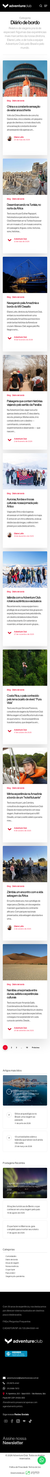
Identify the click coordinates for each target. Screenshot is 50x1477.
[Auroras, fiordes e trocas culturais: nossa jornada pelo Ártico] (25, 500)
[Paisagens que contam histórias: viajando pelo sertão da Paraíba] (25, 402)
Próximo (35, 1047)
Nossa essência (12, 1266)
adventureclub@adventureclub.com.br (23, 1378)
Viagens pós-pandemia (15, 1276)
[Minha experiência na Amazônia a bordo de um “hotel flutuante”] (25, 795)
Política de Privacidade (18, 1467)
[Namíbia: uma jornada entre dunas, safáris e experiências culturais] (25, 991)
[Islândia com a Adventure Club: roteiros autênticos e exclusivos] (25, 598)
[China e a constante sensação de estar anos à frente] (25, 107)
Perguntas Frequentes (20, 1321)
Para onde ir (10, 1273)
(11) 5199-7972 (13, 1388)
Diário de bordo (18, 101)
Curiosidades (11, 1256)
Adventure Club (20, 239)
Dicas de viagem (12, 1263)
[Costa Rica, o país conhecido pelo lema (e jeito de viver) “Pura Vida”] (25, 697)
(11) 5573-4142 (13, 1383)
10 (27, 1047)
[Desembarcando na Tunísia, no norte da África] (25, 206)
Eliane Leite (19, 137)
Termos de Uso (35, 1467)
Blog (9, 101)
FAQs (5, 1321)
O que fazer (10, 1269)
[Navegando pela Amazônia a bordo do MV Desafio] (25, 304)
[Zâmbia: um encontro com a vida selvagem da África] (25, 893)
